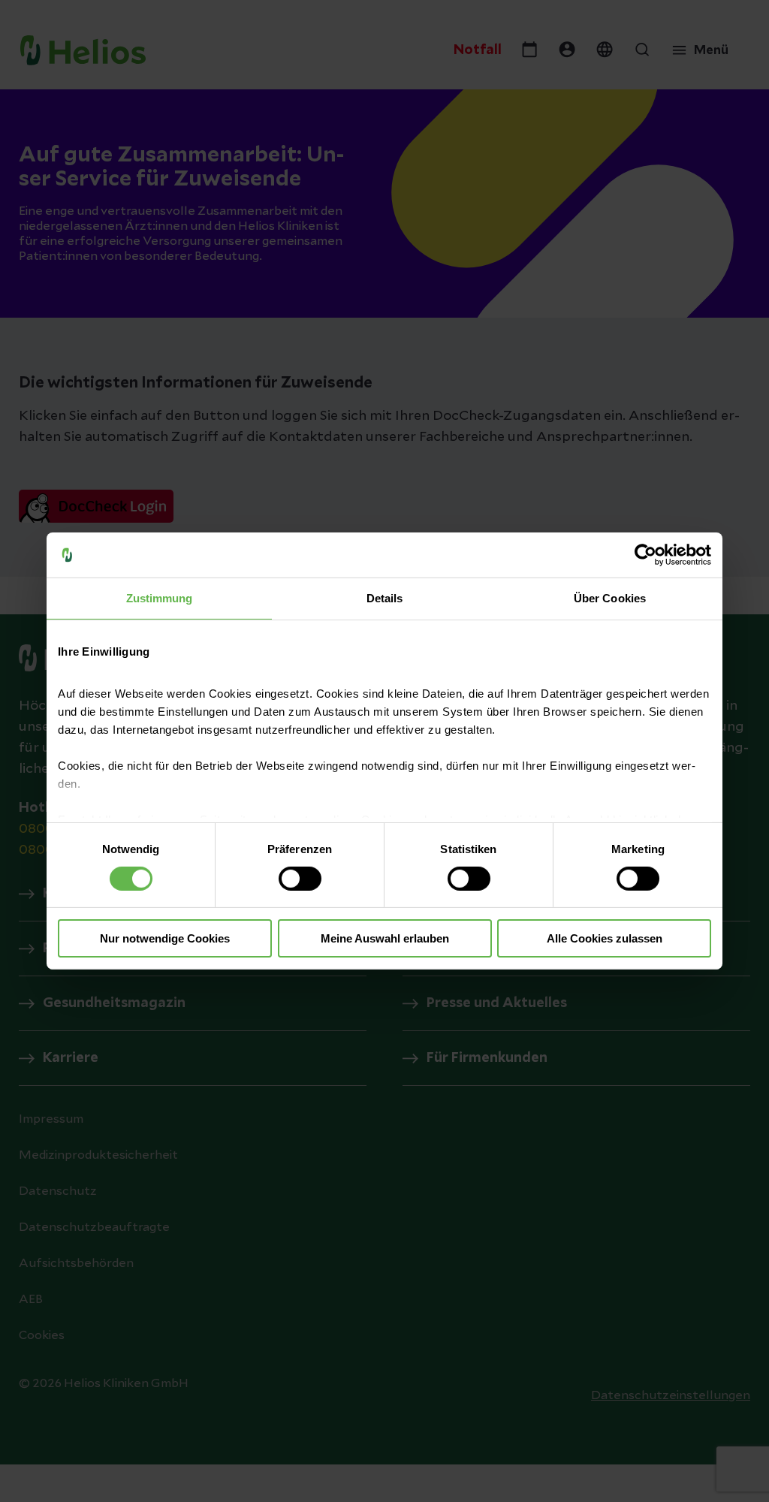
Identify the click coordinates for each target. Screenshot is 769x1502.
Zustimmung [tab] (159, 598)
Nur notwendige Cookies (165, 938)
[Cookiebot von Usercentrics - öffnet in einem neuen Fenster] (645, 555)
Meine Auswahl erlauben (385, 938)
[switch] (300, 879)
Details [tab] (384, 598)
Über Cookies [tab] (610, 598)
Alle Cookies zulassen (604, 938)
